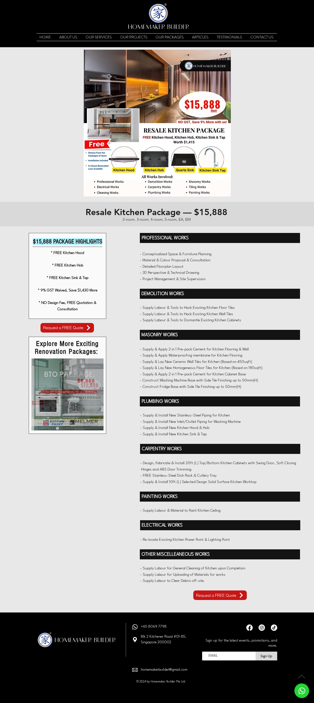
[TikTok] (274, 627)
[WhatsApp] (301, 690)
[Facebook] (249, 627)
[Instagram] (262, 627)
